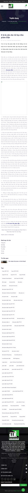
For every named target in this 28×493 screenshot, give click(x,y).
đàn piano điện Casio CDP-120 (8, 311)
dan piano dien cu (21, 318)
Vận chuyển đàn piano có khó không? (17, 261)
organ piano (4, 362)
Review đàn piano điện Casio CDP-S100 (10, 413)
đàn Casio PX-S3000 (18, 278)
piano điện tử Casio (21, 402)
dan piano (20, 282)
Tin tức (2, 251)
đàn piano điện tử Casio (7, 343)
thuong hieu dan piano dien (18, 420)
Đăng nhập (6, 1)
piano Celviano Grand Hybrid (16, 362)
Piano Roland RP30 (15, 405)
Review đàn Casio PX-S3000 (15, 409)
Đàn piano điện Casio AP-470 (8, 303)
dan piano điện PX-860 (7, 325)
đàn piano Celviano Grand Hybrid (9, 292)
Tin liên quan (4, 258)
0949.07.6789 (14, 456)
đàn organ (4, 282)
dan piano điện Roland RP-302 (8, 340)
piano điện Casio (5, 369)
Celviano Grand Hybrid (6, 278)
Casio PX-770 (14, 274)
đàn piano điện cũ (6, 322)
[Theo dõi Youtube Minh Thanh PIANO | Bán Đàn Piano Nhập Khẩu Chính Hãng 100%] (14, 479)
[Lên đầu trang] (23, 490)
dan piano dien (5, 296)
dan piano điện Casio (6, 300)
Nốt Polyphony (16, 358)
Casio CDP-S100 (14, 271)
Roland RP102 (14, 416)
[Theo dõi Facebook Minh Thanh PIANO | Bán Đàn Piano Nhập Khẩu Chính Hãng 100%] (2, 479)
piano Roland (5, 405)
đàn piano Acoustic (13, 285)
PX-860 (23, 405)
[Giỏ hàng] (26, 6)
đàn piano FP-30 (5, 351)
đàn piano (4, 285)
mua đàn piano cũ (18, 354)
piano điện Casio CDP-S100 (8, 376)
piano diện (4, 365)
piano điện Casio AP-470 (17, 369)
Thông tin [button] (4, 465)
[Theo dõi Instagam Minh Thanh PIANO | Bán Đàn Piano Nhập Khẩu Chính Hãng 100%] (11, 479)
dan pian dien (12, 282)
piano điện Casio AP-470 (7, 373)
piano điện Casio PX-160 (7, 380)
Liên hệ (23, 1)
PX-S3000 (4, 409)
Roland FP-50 (5, 416)
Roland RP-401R (5, 420)
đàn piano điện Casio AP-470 (8, 307)
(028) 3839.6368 (14, 454)
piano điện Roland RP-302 (7, 398)
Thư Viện (3, 249)
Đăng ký (10, 1)
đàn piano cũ (21, 292)
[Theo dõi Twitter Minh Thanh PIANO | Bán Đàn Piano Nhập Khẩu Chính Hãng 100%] (5, 479)
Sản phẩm (3, 246)
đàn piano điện (14, 296)
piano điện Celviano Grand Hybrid (9, 387)
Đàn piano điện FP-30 (16, 322)
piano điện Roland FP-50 (18, 391)
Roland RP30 (22, 416)
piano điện (11, 365)
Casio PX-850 (22, 274)
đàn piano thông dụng (6, 354)
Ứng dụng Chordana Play (19, 423)
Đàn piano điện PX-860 (19, 325)
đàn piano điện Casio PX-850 (8, 318)
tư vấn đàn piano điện (6, 423)
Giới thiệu (3, 244)
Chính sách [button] (4, 468)
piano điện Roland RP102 (7, 394)
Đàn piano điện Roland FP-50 (8, 333)
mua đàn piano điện (6, 358)
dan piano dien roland (6, 329)
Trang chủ (3, 242)
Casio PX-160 (5, 274)
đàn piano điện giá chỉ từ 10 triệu (9, 347)
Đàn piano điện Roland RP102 (8, 336)
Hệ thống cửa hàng (17, 1)
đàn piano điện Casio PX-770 (8, 314)
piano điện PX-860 (6, 391)
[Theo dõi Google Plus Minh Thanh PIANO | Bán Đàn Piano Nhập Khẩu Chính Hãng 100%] (8, 479)
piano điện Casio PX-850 (7, 383)
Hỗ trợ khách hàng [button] (6, 472)
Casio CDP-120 (5, 271)
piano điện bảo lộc (20, 365)
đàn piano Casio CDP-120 (7, 289)
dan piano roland (15, 351)
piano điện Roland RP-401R (8, 402)
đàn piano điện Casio (18, 300)
